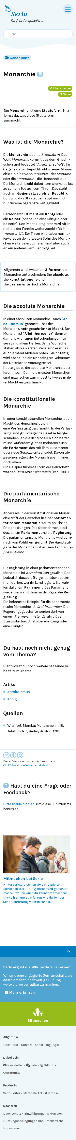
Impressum (11, 1128)
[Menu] (68, 9)
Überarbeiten (62, 88)
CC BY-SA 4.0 (11, 765)
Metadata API (32, 1093)
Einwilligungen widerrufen (43, 1113)
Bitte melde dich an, (19, 804)
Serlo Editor (11, 1093)
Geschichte (20, 58)
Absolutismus (18, 692)
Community (11, 1072)
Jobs (34, 1065)
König (12, 699)
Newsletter (15, 1065)
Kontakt (26, 1045)
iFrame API (52, 1093)
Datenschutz (12, 1113)
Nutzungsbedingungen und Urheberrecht (33, 1121)
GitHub (49, 1065)
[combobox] (38, 34)
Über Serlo (10, 1045)
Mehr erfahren (22, 992)
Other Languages (47, 1045)
